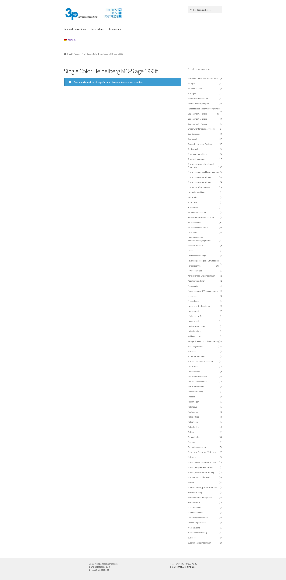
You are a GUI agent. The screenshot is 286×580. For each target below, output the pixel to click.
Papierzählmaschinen (197, 381)
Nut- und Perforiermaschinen (200, 361)
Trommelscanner (195, 512)
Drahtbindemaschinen (197, 154)
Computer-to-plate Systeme (200, 144)
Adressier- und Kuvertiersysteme (203, 78)
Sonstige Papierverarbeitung (201, 467)
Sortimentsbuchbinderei (199, 477)
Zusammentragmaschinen (199, 542)
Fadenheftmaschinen (197, 212)
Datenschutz (97, 28)
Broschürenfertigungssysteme (201, 128)
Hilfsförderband (195, 270)
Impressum (115, 28)
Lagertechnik (193, 321)
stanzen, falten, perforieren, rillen (203, 487)
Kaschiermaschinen (196, 281)
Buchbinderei (194, 134)
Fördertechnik (194, 265)
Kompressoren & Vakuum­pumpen (203, 291)
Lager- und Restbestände (199, 306)
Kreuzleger (193, 296)
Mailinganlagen (194, 336)
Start (69, 54)
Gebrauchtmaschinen (75, 28)
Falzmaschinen (194, 222)
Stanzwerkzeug (195, 492)
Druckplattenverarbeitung (199, 177)
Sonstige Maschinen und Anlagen (202, 462)
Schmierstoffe (195, 316)
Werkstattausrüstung (197, 532)
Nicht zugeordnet (195, 346)
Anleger (191, 83)
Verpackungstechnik (197, 522)
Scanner (191, 442)
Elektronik (192, 197)
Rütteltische (193, 427)
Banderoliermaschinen (198, 98)
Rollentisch (193, 422)
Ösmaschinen (194, 371)
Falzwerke (192, 232)
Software (192, 457)
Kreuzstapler (193, 301)
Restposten (193, 412)
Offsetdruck (193, 366)
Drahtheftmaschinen (197, 159)
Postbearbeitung (195, 391)
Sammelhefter (194, 437)
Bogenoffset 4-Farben (197, 124)
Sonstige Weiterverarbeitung (201, 472)
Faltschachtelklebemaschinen (201, 217)
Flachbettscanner (195, 245)
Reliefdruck (193, 406)
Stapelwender (194, 502)
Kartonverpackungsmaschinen (201, 275)
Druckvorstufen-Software (199, 187)
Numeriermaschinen (197, 356)
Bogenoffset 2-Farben (197, 118)
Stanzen (191, 482)
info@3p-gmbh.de (186, 566)
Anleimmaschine (195, 88)
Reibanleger (193, 401)
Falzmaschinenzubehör (198, 227)
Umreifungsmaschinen (198, 517)
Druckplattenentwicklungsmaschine (204, 172)
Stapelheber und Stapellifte (200, 497)
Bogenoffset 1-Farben (197, 113)
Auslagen (192, 93)
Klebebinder (193, 286)
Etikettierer (193, 207)
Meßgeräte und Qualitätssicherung (203, 341)
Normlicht (192, 351)
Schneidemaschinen (197, 447)
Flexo (190, 250)
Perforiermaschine (196, 386)
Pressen (191, 396)
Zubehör (191, 537)
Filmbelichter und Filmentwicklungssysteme (199, 239)
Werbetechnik (194, 527)
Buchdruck (192, 139)
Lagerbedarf (193, 311)
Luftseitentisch (194, 331)
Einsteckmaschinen (196, 192)
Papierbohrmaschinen (197, 376)
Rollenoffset (193, 416)
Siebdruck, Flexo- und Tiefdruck (202, 452)
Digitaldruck (193, 149)
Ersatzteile (193, 202)
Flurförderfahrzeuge (197, 255)
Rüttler (191, 432)
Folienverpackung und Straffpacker (203, 260)
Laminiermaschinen (196, 326)
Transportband (194, 507)
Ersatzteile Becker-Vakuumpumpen (204, 108)
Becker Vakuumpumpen (198, 103)
